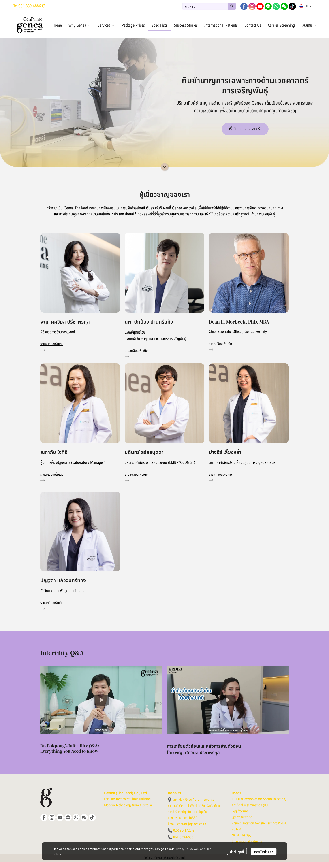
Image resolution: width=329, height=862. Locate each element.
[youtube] (260, 6)
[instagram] (252, 6)
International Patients (247, 841)
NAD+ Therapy (241, 835)
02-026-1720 (182, 830)
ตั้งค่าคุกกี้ (237, 851)
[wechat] (284, 6)
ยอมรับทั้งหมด (264, 851)
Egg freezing (240, 811)
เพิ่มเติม (307, 25)
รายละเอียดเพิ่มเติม (51, 344)
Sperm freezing (242, 817)
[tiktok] (292, 6)
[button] (209, 6)
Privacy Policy (184, 849)
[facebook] (244, 6)
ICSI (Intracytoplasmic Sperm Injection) (259, 799)
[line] (268, 6)
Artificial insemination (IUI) (250, 805)
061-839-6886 (183, 837)
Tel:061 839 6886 (27, 6)
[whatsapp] (276, 6)
